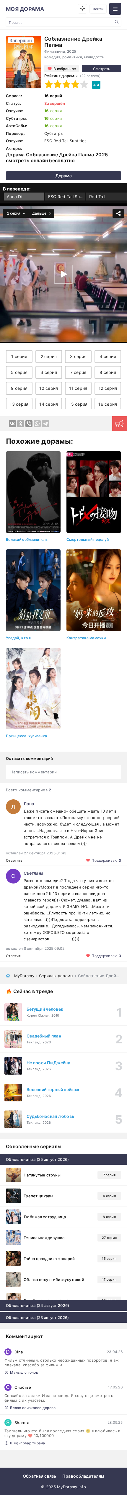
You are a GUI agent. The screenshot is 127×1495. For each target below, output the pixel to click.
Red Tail (97, 196)
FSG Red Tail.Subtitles (67, 196)
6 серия (48, 372)
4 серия (108, 356)
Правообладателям (83, 1476)
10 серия (48, 388)
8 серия (108, 372)
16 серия (107, 404)
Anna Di (14, 196)
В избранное (64, 69)
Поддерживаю (106, 860)
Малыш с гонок (24, 1372)
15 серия (78, 404)
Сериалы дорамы (56, 975)
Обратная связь (39, 1476)
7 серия (78, 372)
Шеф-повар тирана (27, 1443)
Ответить (14, 860)
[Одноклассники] (20, 423)
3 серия (78, 356)
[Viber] (28, 423)
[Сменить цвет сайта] (82, 8)
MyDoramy (24, 975)
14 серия (48, 404)
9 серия (19, 388)
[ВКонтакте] (12, 423)
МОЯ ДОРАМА (25, 9)
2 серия (49, 356)
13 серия (19, 404)
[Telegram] (45, 423)
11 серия (78, 388)
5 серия (19, 372)
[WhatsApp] (37, 423)
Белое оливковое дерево (33, 1408)
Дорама (64, 175)
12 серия (108, 388)
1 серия (19, 356)
